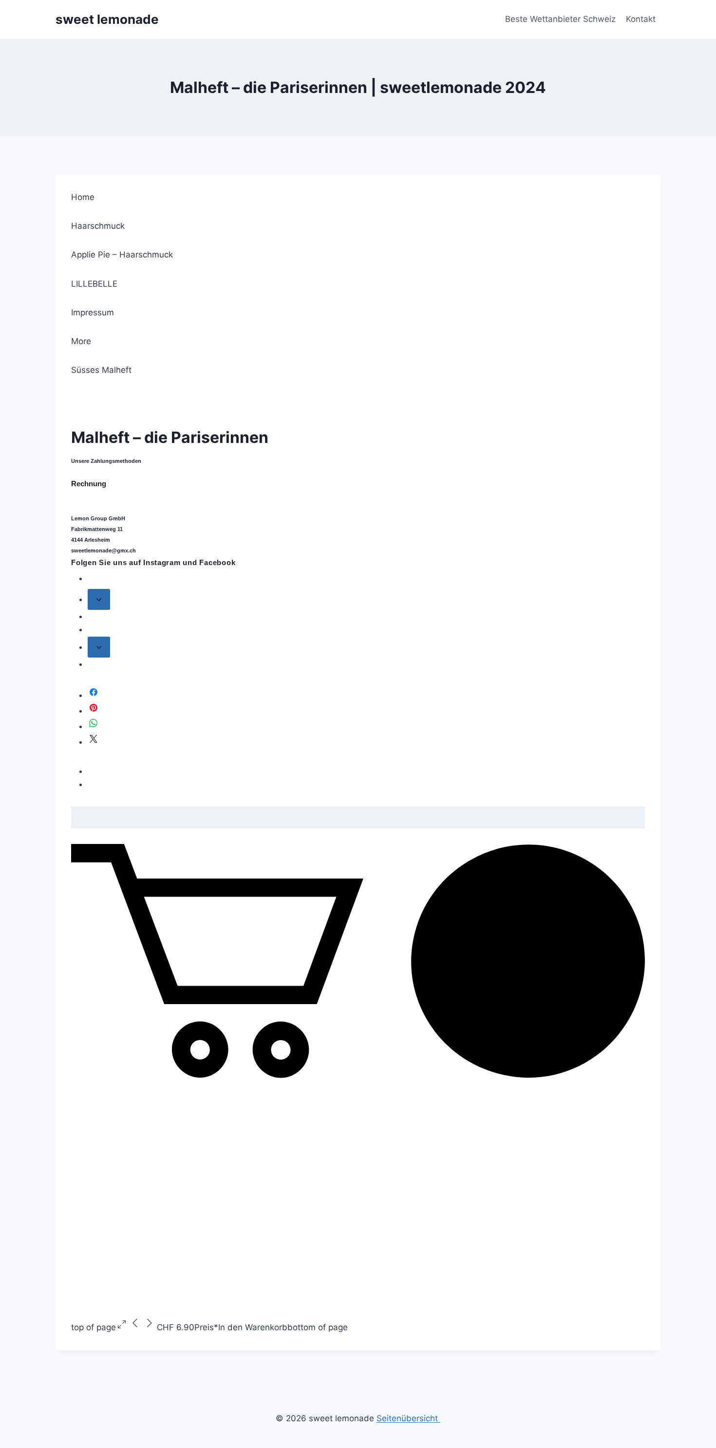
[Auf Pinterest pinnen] (93, 710)
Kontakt (641, 19)
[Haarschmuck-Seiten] (99, 599)
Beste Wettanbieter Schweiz (560, 19)
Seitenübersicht (408, 1418)
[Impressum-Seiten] (99, 647)
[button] (358, 1075)
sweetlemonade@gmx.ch (103, 550)
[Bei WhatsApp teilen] (93, 726)
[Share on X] (93, 742)
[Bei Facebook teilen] (93, 695)
